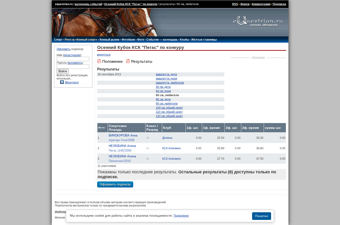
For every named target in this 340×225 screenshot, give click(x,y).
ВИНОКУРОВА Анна (123, 135)
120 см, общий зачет (169, 116)
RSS (235, 4)
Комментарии (261, 4)
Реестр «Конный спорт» (81, 39)
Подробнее (181, 215)
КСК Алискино (171, 148)
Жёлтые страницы (204, 39)
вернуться (104, 54)
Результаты (141, 61)
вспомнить (75, 62)
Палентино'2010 (120, 161)
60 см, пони (163, 91)
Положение (112, 61)
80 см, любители (167, 103)
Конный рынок (109, 39)
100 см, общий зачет (169, 107)
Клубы (184, 39)
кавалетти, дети (166, 74)
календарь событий (88, 4)
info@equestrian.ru (65, 211)
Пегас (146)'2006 (120, 150)
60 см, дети (163, 87)
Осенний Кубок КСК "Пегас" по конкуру (131, 4)
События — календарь (162, 39)
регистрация (72, 55)
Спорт (58, 39)
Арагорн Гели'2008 (121, 140)
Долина (167, 137)
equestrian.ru (64, 4)
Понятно (261, 216)
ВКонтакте (72, 82)
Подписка (279, 4)
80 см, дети (163, 99)
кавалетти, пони (166, 78)
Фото (140, 39)
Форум (245, 4)
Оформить (64, 49)
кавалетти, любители (170, 82)
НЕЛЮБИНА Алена (122, 146)
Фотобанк (128, 39)
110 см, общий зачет (169, 112)
